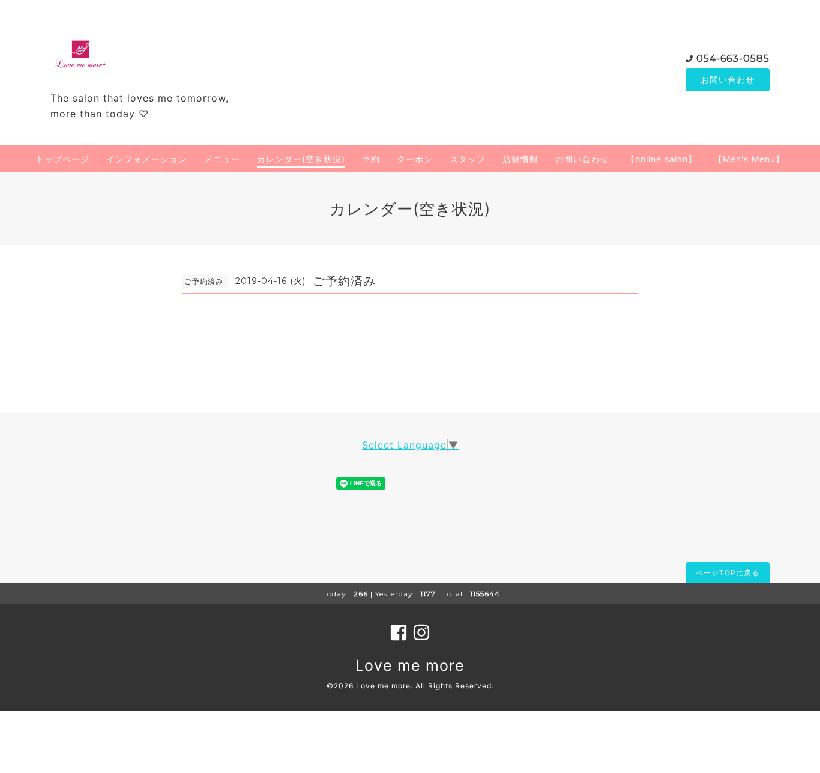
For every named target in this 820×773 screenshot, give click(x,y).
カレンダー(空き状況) (301, 159)
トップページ (62, 159)
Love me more (410, 665)
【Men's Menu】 (749, 159)
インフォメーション (146, 159)
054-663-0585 (733, 58)
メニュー (222, 159)
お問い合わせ (728, 79)
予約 (371, 159)
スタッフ (468, 159)
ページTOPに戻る (727, 572)
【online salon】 (661, 159)
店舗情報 (520, 159)
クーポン (415, 159)
